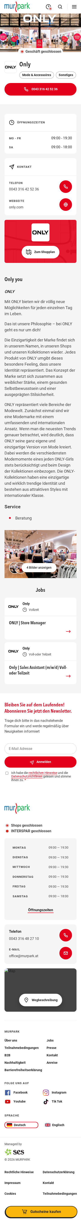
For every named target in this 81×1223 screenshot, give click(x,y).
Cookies (10, 1193)
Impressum (12, 1182)
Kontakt (48, 1182)
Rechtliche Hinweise (19, 1172)
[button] (40, 252)
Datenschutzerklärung (58, 1172)
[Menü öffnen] (74, 6)
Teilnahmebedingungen (60, 1193)
